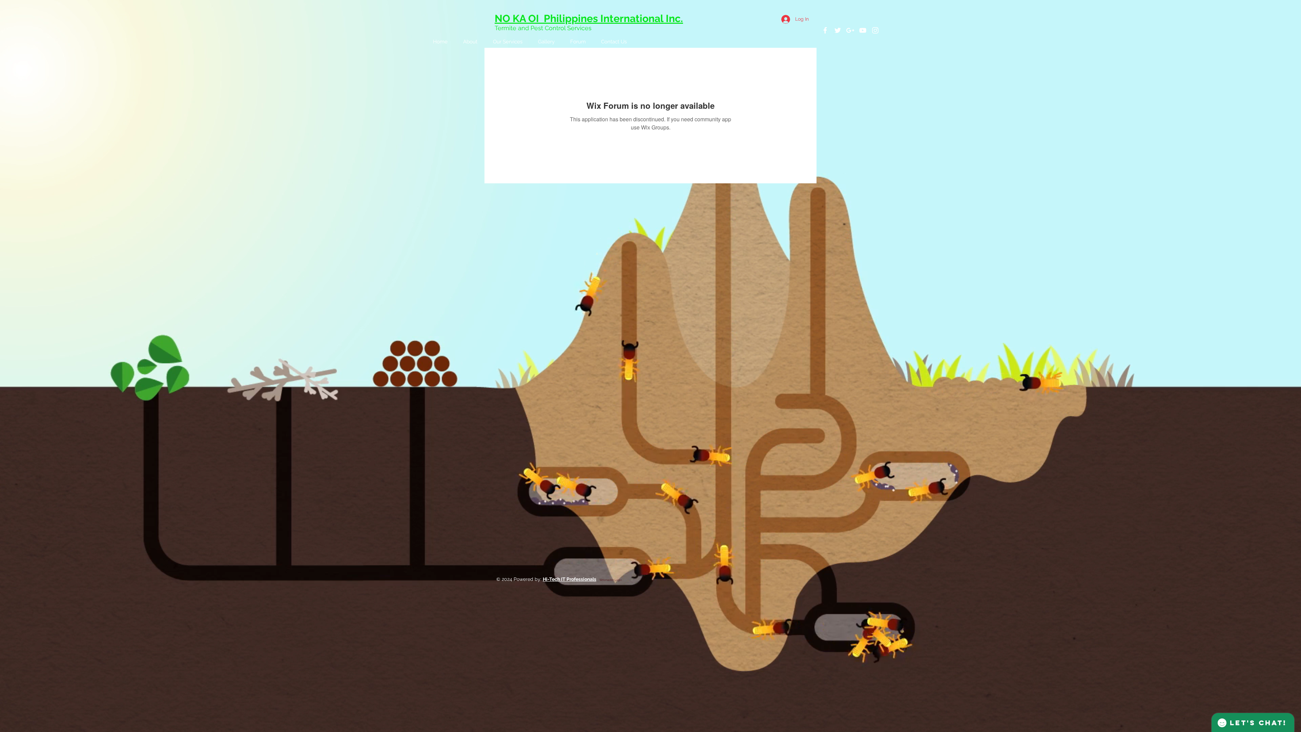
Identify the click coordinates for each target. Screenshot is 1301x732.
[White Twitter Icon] (837, 30)
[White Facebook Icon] (825, 30)
